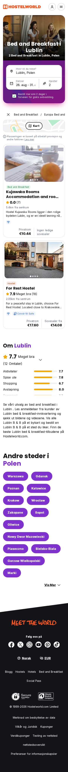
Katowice (38, 488)
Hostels (20, 671)
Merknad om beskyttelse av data (34, 717)
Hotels (32, 671)
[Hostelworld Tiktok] (57, 645)
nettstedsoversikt (34, 744)
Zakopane (15, 512)
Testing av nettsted (45, 735)
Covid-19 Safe (25, 313)
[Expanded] (8, 114)
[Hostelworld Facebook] (11, 645)
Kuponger (46, 726)
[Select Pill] (52, 7)
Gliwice (13, 524)
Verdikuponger (20, 735)
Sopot (39, 512)
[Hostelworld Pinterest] (48, 645)
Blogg (9, 671)
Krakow (13, 500)
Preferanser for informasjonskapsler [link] (34, 753)
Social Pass (34, 680)
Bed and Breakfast (18, 187)
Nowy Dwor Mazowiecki (26, 537)
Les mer (29, 139)
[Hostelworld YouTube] (39, 645)
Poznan (13, 488)
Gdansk (42, 476)
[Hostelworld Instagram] (29, 645)
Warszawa (16, 476)
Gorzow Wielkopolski (24, 561)
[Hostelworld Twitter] (20, 645)
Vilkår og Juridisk (26, 726)
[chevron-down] (40, 359)
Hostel (11, 283)
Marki (12, 573)
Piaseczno (16, 549)
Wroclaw (38, 500)
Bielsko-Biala (46, 549)
